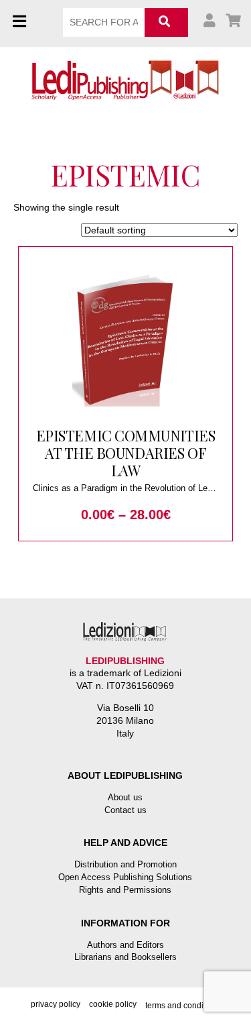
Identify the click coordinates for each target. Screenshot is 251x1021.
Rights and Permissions (125, 890)
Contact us (125, 810)
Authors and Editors (125, 945)
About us (125, 797)
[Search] (167, 22)
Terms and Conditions (183, 1005)
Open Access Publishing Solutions (125, 877)
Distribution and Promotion (125, 864)
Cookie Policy (113, 1004)
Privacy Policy (55, 1004)
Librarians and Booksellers (125, 957)
